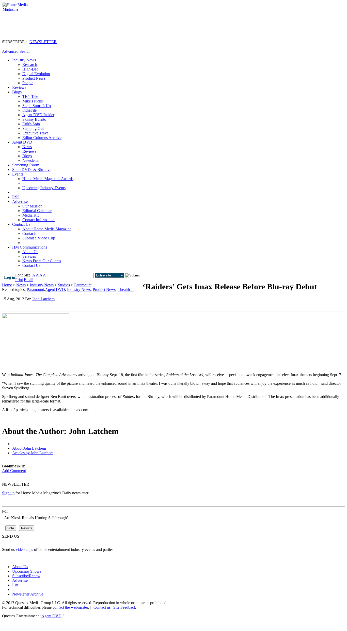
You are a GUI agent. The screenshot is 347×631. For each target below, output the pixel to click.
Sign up (8, 493)
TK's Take (30, 96)
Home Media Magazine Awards (47, 179)
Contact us (102, 607)
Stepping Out (33, 128)
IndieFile (29, 110)
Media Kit (30, 215)
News (27, 147)
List (15, 585)
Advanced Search (16, 51)
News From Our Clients (41, 261)
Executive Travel (36, 133)
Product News (33, 78)
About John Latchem (29, 448)
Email (28, 279)
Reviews (19, 87)
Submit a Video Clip (38, 238)
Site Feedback (124, 607)
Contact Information (38, 220)
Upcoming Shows (26, 571)
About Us (30, 252)
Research (29, 64)
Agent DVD (22, 142)
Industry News (24, 60)
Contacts (29, 233)
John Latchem (43, 299)
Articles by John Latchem (32, 453)
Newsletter (31, 160)
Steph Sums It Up (36, 105)
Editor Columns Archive (41, 137)
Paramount (82, 285)
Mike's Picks (32, 101)
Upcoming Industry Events (44, 188)
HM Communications (29, 247)
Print (19, 279)
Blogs (17, 92)
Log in (9, 277)
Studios (64, 285)
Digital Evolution (36, 74)
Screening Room (25, 165)
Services (29, 256)
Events (17, 174)
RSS (16, 197)
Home (7, 285)
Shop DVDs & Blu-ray (31, 169)
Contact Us (21, 224)
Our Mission (32, 206)
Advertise (20, 201)
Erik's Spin (31, 124)
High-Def (30, 69)
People (27, 83)
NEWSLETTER (43, 42)
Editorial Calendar (37, 210)
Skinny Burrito (34, 119)
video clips (24, 549)
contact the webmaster (70, 607)
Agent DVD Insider (38, 115)
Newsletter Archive (27, 594)
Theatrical (126, 289)
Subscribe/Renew (26, 576)
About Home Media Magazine (46, 229)
